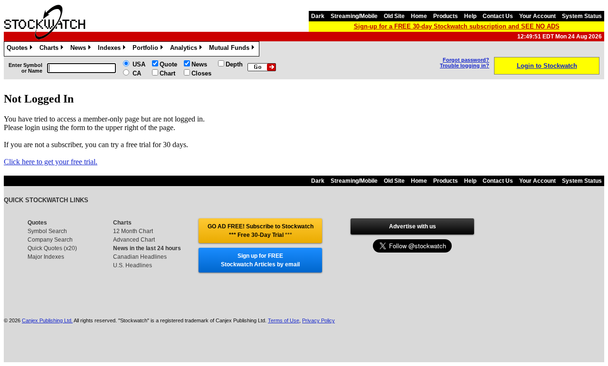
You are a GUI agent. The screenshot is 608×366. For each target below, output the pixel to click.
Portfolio (147, 49)
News (79, 49)
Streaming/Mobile (354, 16)
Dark (317, 16)
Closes (201, 73)
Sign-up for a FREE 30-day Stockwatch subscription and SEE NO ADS (457, 26)
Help (470, 16)
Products (445, 16)
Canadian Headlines (140, 256)
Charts (50, 49)
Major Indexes (46, 256)
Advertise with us (412, 226)
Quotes (19, 49)
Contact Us (498, 16)
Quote (168, 64)
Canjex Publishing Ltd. (47, 320)
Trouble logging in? (464, 65)
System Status (582, 16)
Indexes (111, 49)
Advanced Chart (134, 239)
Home (419, 16)
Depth (234, 64)
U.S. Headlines (132, 265)
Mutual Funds (231, 49)
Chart (167, 73)
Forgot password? (466, 60)
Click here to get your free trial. (50, 162)
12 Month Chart (133, 231)
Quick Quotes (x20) (52, 248)
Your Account (537, 16)
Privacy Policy (318, 320)
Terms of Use (283, 320)
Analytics (185, 49)
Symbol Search (47, 231)
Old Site (394, 16)
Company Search (50, 239)
